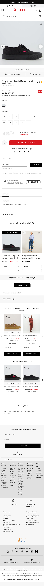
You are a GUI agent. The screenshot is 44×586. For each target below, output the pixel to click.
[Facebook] (22, 552)
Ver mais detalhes (9, 214)
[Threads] (31, 552)
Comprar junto (22, 285)
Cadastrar (23, 445)
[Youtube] (17, 552)
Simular (36, 164)
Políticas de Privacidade (29, 573)
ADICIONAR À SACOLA (12, 353)
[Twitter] (27, 552)
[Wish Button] (4, 142)
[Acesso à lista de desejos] (35, 11)
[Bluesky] (36, 552)
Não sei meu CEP (7, 169)
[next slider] (1, 336)
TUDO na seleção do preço (22, 2)
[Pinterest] (12, 552)
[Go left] (3, 46)
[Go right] (41, 46)
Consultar (33, 182)
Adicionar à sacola (25, 143)
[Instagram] (7, 552)
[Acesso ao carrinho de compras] (40, 11)
